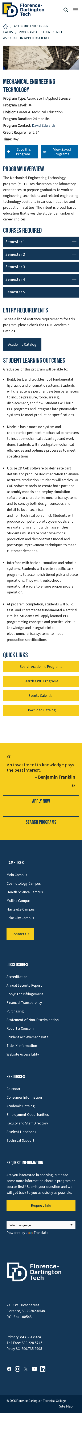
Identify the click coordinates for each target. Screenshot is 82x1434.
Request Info (41, 1205)
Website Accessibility (23, 1054)
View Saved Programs (61, 151)
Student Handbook (21, 1132)
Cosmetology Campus (24, 883)
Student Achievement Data (27, 1037)
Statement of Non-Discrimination (33, 1020)
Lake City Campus (20, 918)
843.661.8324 (30, 1337)
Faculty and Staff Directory (27, 1123)
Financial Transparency (24, 1002)
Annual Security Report (24, 985)
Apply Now (41, 801)
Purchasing (15, 1011)
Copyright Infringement (25, 994)
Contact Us (20, 934)
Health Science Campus (25, 892)
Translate (41, 1232)
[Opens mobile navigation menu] (75, 9)
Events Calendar (41, 695)
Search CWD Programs (41, 681)
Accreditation (17, 976)
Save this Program (23, 151)
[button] (67, 9)
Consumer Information (24, 1097)
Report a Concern (20, 1028)
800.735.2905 (31, 1348)
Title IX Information (22, 1045)
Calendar (13, 1088)
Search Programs (41, 822)
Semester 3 (15, 267)
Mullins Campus (18, 900)
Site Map (66, 1406)
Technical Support (20, 1140)
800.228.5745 (32, 1343)
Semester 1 (15, 242)
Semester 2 (15, 254)
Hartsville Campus (21, 909)
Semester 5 (15, 292)
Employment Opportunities (28, 1114)
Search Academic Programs (41, 666)
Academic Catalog (22, 344)
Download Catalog (41, 710)
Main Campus (17, 875)
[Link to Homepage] (32, 9)
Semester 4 (15, 279)
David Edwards (44, 125)
